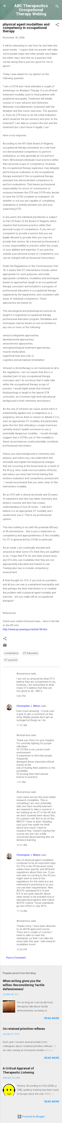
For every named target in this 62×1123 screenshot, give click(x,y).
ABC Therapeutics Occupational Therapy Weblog (31, 9)
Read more (51, 1018)
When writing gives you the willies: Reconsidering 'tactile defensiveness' (23, 985)
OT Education (30, 653)
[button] (57, 25)
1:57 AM (21, 782)
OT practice (10, 660)
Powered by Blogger (33, 1116)
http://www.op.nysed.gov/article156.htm (25, 629)
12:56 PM (22, 949)
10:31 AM (22, 845)
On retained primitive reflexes (24, 1028)
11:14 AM (22, 911)
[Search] (57, 7)
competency (11, 653)
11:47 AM (22, 725)
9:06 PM (21, 696)
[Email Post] (5, 646)
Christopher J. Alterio (28, 705)
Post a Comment (16, 957)
